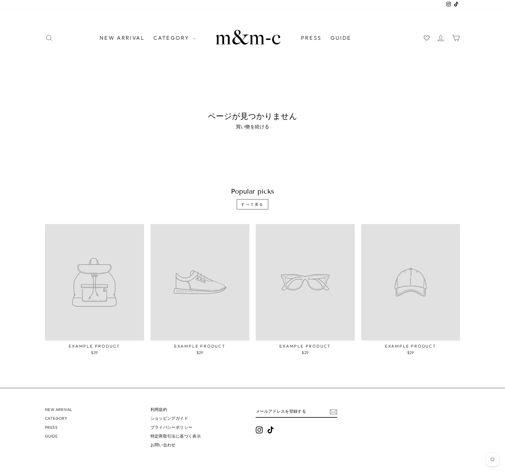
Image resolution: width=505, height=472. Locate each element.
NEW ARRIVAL (122, 37)
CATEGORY (172, 37)
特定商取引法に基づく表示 (176, 436)
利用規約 (159, 409)
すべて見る (252, 204)
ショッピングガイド (169, 418)
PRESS (311, 37)
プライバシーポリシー (172, 427)
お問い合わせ (163, 444)
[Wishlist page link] (427, 38)
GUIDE (341, 37)
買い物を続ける (252, 126)
